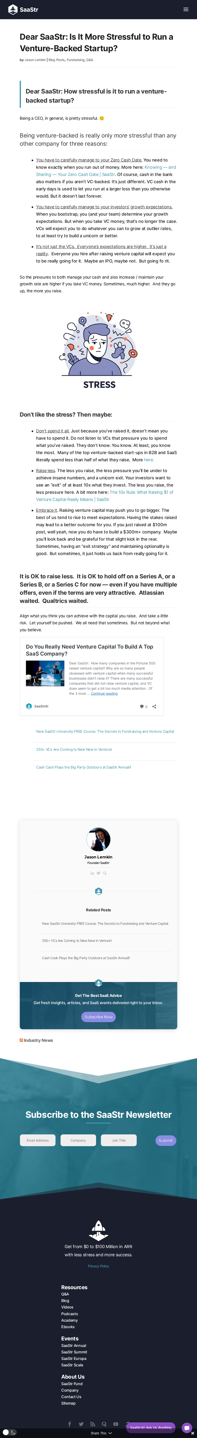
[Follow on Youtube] (116, 1424)
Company (70, 1390)
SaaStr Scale (72, 1365)
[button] (9, 1432)
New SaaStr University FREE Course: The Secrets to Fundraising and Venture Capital (105, 731)
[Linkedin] (92, 873)
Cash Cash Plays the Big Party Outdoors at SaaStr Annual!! (83, 767)
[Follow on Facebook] (69, 1424)
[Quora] (105, 873)
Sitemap (68, 1403)
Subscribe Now (99, 1017)
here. (149, 459)
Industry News (38, 1040)
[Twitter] (98, 873)
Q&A (89, 60)
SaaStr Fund (71, 1383)
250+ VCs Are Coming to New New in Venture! (74, 749)
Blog (65, 1300)
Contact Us (71, 1396)
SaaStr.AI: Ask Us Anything (151, 1427)
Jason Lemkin (35, 60)
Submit (166, 1140)
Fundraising (76, 60)
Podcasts (69, 1313)
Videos (67, 1307)
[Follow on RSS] (93, 1424)
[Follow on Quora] (104, 1424)
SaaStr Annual (73, 1345)
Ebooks (68, 1326)
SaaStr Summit (74, 1352)
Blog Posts (57, 60)
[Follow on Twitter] (81, 1424)
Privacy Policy (98, 1266)
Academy (69, 1320)
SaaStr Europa (73, 1358)
